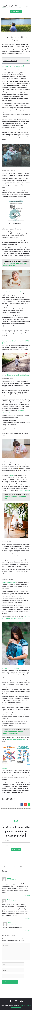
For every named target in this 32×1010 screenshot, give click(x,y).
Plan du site (22, 1005)
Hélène (8, 899)
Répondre (27, 895)
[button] (26, 6)
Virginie (9, 878)
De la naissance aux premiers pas (16, 739)
